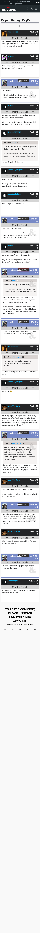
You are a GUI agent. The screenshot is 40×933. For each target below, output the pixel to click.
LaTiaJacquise (17, 357)
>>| (35, 26)
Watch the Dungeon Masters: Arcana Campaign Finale (15, 3)
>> (17, 142)
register (15, 617)
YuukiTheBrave (17, 443)
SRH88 (14, 142)
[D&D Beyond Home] (9, 8)
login (23, 613)
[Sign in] (32, 9)
